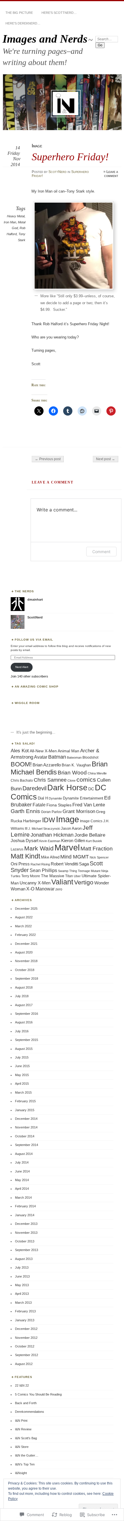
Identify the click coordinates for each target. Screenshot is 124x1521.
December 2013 (26, 1223)
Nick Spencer (99, 857)
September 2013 (26, 1250)
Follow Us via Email (34, 639)
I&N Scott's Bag (26, 1438)
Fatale (39, 804)
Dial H (43, 798)
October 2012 (24, 1346)
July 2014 (22, 1162)
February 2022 (25, 934)
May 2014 (22, 1180)
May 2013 (22, 1285)
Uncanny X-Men (35, 882)
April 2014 (22, 1188)
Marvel (67, 847)
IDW (48, 820)
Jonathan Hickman (52, 835)
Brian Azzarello (47, 764)
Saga (84, 863)
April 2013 (22, 1293)
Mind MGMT (74, 857)
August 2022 (24, 917)
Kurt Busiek (94, 841)
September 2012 (26, 1355)
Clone (71, 780)
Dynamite (55, 798)
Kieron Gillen (73, 840)
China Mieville (97, 773)
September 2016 (26, 1013)
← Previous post (48, 459)
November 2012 (26, 1337)
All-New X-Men (43, 751)
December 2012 (26, 1328)
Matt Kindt (25, 856)
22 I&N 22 (22, 1385)
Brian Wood (72, 772)
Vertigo (83, 882)
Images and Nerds (45, 39)
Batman (57, 757)
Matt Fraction (96, 849)
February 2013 (25, 1311)
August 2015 (24, 1048)
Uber (77, 876)
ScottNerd (57, 172)
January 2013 (24, 1320)
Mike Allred (50, 857)
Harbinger (32, 820)
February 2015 (25, 1101)
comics (86, 779)
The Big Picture (19, 12)
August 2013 (24, 1259)
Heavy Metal (16, 216)
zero (58, 889)
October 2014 (24, 1136)
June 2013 (22, 1276)
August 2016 (24, 1022)
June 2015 (22, 1066)
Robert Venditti (64, 863)
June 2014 (22, 1171)
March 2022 (23, 926)
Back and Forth (26, 1403)
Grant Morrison (79, 811)
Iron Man (10, 222)
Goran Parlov (51, 812)
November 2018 (26, 961)
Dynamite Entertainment (83, 798)
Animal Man (68, 751)
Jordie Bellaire (89, 835)
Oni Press (20, 863)
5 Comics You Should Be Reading (38, 1394)
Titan (69, 876)
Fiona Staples (59, 805)
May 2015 (22, 1075)
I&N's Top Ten (25, 1464)
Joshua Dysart (24, 840)
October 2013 (24, 1241)
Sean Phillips (43, 870)
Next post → (105, 459)
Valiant (62, 882)
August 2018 (24, 987)
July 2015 (22, 1057)
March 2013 (23, 1302)
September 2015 (26, 1040)
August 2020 (24, 952)
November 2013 (26, 1232)
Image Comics (91, 821)
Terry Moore (30, 876)
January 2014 (24, 1215)
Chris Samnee (50, 780)
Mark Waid (39, 848)
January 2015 (24, 1110)
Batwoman (74, 757)
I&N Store (22, 1446)
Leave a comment (111, 174)
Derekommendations (29, 1411)
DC (91, 789)
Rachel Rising (40, 864)
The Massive (52, 875)
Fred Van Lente (88, 805)
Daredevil (34, 788)
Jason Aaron (71, 828)
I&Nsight (21, 1473)
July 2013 (22, 1267)
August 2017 (24, 1005)
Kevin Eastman (49, 841)
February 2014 (25, 1206)
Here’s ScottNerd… (59, 12)
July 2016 (22, 1031)
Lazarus (17, 849)
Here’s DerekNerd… (22, 23)
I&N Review (23, 1429)
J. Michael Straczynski (44, 828)
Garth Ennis (25, 811)
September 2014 (26, 1145)
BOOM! (21, 764)
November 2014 (26, 1127)
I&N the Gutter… (26, 1455)
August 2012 (24, 1364)
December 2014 (26, 1118)
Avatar (40, 756)
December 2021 (26, 943)
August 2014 (24, 1153)
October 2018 (24, 970)
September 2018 (26, 978)
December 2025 (26, 908)
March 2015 (23, 1092)
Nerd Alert (21, 667)
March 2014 (23, 1197)
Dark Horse (67, 787)
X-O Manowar (40, 888)
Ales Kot (20, 750)
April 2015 (22, 1083)
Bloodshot (90, 757)
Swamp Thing (67, 871)
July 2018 (22, 996)
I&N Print (21, 1420)
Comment (101, 551)
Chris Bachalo (22, 780)
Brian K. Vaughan (76, 765)
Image (37, 145)
